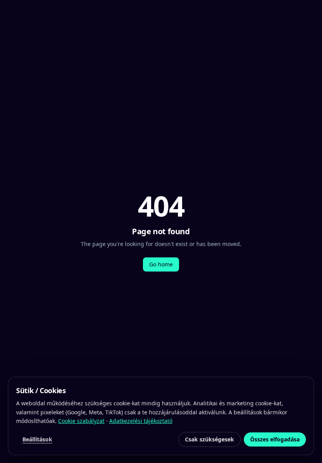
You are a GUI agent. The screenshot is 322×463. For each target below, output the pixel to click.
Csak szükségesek (209, 439)
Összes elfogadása (275, 439)
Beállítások (37, 439)
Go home (161, 264)
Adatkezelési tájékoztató (140, 421)
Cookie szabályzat (81, 421)
